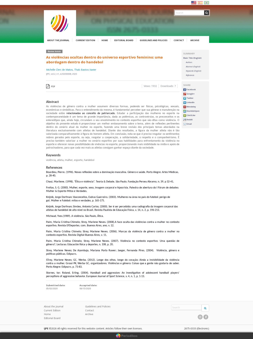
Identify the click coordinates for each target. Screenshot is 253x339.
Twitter (189, 98)
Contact (179, 40)
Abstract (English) (193, 66)
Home (105, 40)
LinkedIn (190, 102)
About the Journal (58, 40)
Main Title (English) (192, 58)
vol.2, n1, (55, 73)
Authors (189, 62)
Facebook (191, 89)
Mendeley (191, 106)
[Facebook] (205, 317)
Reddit (189, 119)
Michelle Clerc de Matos (59, 69)
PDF (53, 86)
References (190, 75)
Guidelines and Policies (153, 40)
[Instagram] (200, 317)
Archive (194, 40)
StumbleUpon (192, 111)
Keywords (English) (193, 71)
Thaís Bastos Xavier (85, 69)
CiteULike (190, 115)
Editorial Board (123, 40)
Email (189, 124)
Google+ (190, 93)
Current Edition (85, 40)
